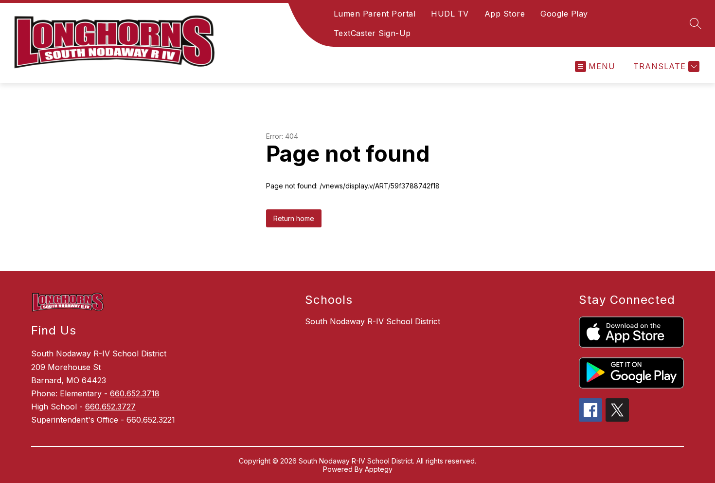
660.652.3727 (110, 406)
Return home (293, 218)
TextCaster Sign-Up (372, 33)
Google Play (564, 14)
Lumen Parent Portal (375, 14)
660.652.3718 (135, 393)
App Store (504, 14)
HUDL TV (450, 14)
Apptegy (379, 469)
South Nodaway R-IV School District (372, 321)
